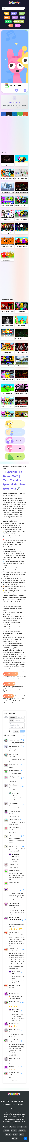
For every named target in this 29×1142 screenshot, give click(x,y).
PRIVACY (20, 1105)
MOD (20, 448)
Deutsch (8, 1134)
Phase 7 (14, 17)
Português (22, 1131)
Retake (22, 17)
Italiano (14, 1138)
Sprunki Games (19, 21)
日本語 (15, 1134)
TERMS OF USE (6, 1105)
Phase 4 (21, 13)
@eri (17, 859)
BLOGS (12, 1108)
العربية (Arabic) (21, 1127)
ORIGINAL (19, 456)
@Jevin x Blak (19, 1014)
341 (19, 90)
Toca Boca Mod (12, 1101)
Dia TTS (18, 25)
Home (6, 13)
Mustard (8, 21)
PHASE (20, 424)
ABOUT (14, 1105)
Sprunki (3, 1101)
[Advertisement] (14, 135)
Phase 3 (14, 13)
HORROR (19, 432)
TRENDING (19, 440)
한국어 (21, 1134)
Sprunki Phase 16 (9, 684)
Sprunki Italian (8, 696)
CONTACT (21, 1101)
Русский (13, 1131)
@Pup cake (19, 798)
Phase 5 (7, 17)
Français (6, 1131)
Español (12, 1127)
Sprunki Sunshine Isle (11, 674)
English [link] (5, 1127)
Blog (10, 25)
